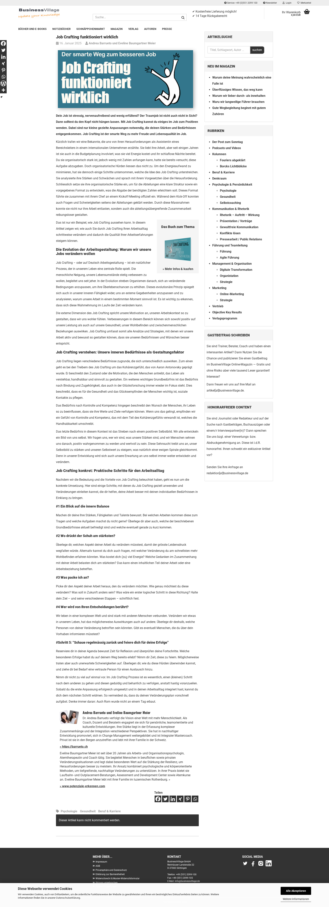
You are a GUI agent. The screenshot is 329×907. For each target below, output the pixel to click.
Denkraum (219, 178)
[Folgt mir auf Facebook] (253, 865)
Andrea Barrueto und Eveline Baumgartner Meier (122, 43)
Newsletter (271, 3)
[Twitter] (165, 799)
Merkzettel (305, 3)
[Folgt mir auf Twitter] (246, 865)
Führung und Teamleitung (230, 245)
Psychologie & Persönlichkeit (232, 184)
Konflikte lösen (230, 233)
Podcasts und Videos (226, 148)
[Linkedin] (172, 799)
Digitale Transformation (236, 270)
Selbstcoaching (230, 203)
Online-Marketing (232, 294)
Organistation (229, 276)
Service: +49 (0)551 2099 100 (242, 3)
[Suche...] (183, 17)
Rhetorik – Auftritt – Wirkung (240, 215)
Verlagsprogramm (224, 318)
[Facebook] (158, 799)
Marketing (219, 288)
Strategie (226, 282)
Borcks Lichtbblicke (233, 166)
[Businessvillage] (52, 13)
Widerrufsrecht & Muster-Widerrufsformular (118, 878)
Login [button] (288, 3)
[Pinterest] (187, 799)
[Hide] (1, 96)
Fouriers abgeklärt (232, 160)
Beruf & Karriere (109, 811)
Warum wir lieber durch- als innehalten (238, 96)
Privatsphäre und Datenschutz (111, 870)
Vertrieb (217, 306)
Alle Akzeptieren (296, 890)
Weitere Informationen (296, 899)
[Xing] (180, 799)
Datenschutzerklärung (68, 897)
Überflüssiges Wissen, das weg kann (237, 89)
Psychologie (69, 811)
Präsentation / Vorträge (236, 221)
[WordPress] (3, 83)
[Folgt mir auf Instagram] (261, 865)
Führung (225, 251)
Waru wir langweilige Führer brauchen (238, 102)
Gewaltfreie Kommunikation (239, 227)
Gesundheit (88, 811)
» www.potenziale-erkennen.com (82, 786)
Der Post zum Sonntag (227, 142)
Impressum (101, 861)
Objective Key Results (227, 312)
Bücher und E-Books (32, 28)
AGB (98, 866)
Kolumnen (219, 154)
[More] (3, 90)
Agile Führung (229, 257)
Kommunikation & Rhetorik (230, 209)
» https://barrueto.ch (74, 746)
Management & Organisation (232, 263)
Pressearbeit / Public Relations (241, 239)
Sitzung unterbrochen (107, 882)
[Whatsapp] (195, 799)
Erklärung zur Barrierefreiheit (110, 874)
